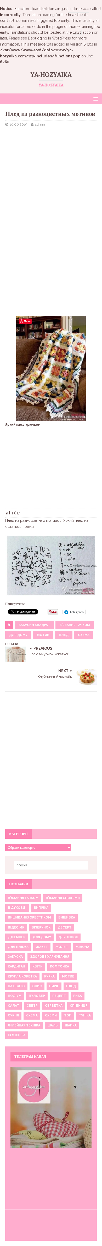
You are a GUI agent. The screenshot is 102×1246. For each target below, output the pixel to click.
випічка (41, 908)
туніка (85, 1015)
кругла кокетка (22, 976)
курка (49, 976)
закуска (15, 957)
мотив (43, 635)
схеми (51, 1015)
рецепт (59, 996)
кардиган (16, 966)
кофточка (59, 966)
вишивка (66, 917)
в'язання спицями (63, 898)
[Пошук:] (51, 865)
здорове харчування (49, 957)
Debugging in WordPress (49, 38)
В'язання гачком (74, 625)
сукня (13, 1015)
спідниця (79, 1005)
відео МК (16, 927)
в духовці (17, 908)
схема (83, 635)
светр (32, 1005)
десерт (64, 927)
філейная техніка (24, 1025)
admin (40, 124)
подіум (14, 996)
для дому (18, 635)
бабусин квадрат (34, 625)
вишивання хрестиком (29, 917)
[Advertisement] (51, 171)
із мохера (16, 1035)
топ (67, 1015)
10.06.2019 (18, 124)
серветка (54, 1005)
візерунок (41, 927)
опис (37, 986)
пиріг (54, 986)
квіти (37, 966)
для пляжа (18, 947)
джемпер (16, 937)
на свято (16, 986)
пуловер (37, 996)
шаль (53, 1025)
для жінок (68, 937)
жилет (61, 947)
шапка (71, 1025)
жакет (42, 947)
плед (64, 635)
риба (77, 996)
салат (13, 1005)
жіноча (82, 947)
